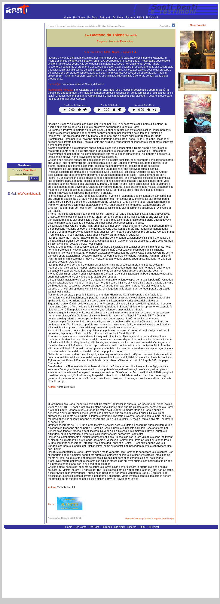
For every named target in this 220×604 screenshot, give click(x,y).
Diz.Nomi (118, 17)
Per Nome (79, 17)
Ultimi (140, 17)
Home (67, 17)
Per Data (92, 17)
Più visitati (152, 17)
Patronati (105, 17)
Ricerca (130, 17)
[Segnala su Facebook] (173, 26)
